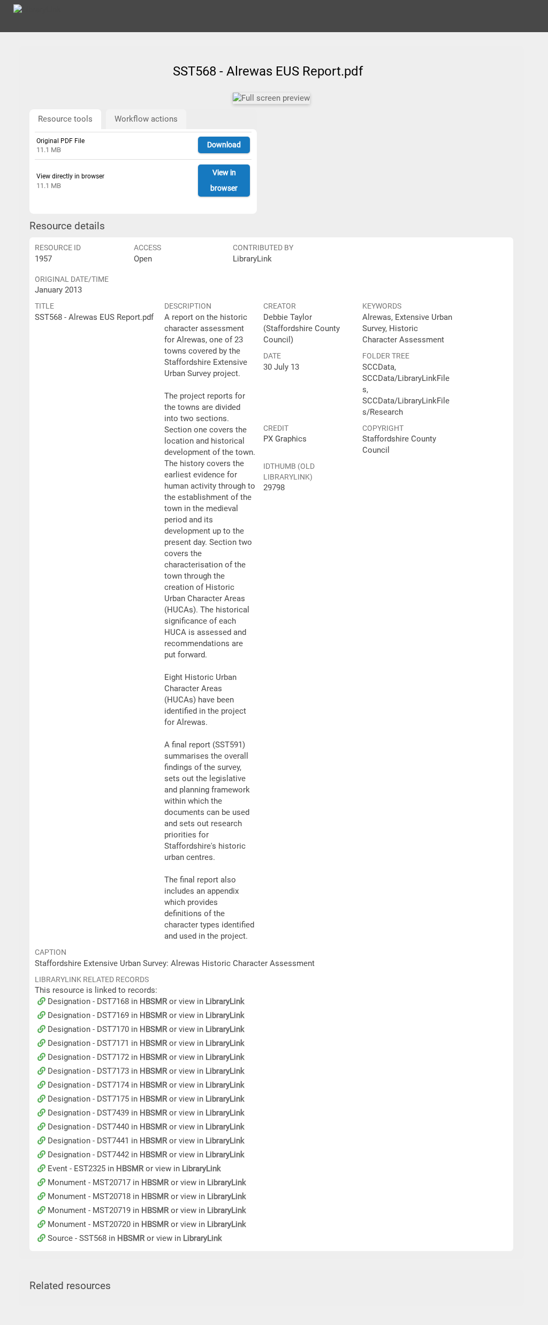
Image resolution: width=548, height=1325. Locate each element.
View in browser (224, 180)
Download (224, 144)
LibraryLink (225, 1001)
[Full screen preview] (271, 98)
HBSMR (153, 1001)
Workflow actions (146, 119)
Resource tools (65, 119)
